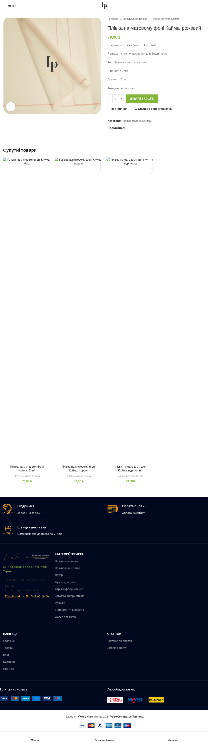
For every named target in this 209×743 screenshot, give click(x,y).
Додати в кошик (142, 98)
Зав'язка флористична (69, 595)
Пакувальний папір (67, 568)
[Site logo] (104, 6)
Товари (8, 647)
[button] (45, 170)
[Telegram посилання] (147, 128)
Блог (6, 654)
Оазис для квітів (65, 616)
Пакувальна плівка (135, 18)
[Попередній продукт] (193, 18)
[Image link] (27, 556)
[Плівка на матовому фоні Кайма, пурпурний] (130, 310)
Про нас (8, 668)
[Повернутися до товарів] (198, 18)
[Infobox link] (52, 509)
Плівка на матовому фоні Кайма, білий (27, 469)
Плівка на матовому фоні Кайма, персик (79, 469)
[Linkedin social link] (142, 128)
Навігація (10, 634)
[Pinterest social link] (137, 128)
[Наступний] (203, 18)
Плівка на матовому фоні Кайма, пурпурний (130, 469)
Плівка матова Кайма (166, 18)
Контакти (9, 661)
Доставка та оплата (119, 640)
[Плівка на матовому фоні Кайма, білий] (27, 310)
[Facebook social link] (127, 128)
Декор (59, 574)
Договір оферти (117, 647)
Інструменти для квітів (69, 609)
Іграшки (60, 602)
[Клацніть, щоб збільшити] (10, 106)
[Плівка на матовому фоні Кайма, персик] (79, 310)
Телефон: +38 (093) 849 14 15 (25, 579)
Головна (113, 18)
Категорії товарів (69, 554)
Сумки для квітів (65, 582)
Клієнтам (114, 634)
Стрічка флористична (69, 589)
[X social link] (132, 128)
